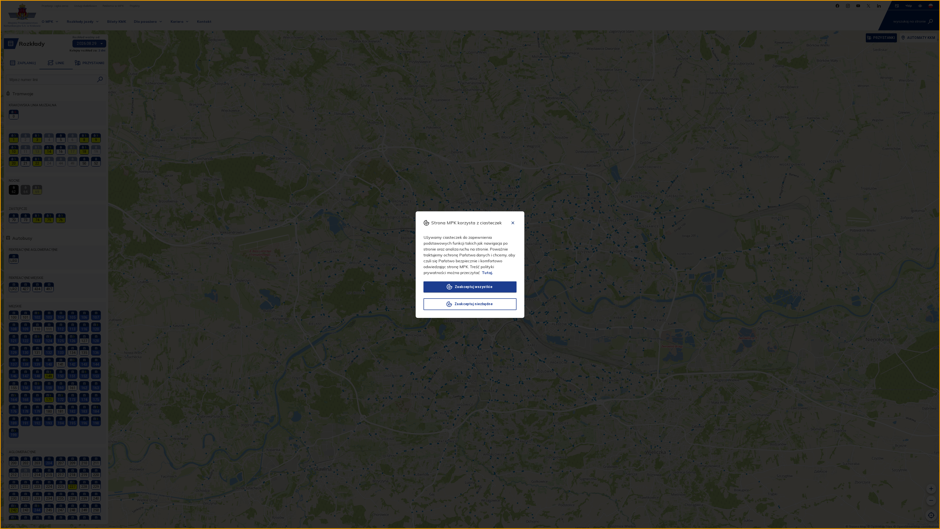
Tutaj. (487, 272)
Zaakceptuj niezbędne (474, 304)
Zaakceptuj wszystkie (473, 287)
